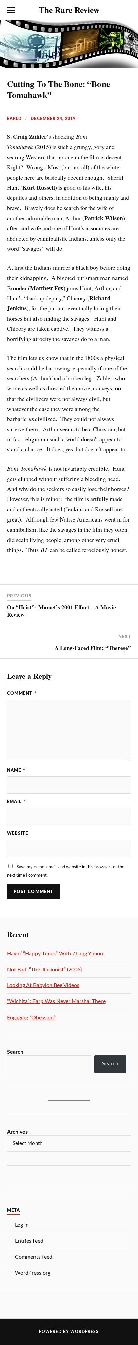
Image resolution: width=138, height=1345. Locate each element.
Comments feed (33, 1257)
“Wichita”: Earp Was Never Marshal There (56, 1001)
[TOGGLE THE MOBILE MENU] (11, 10)
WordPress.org (32, 1273)
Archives (17, 1132)
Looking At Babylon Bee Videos (43, 985)
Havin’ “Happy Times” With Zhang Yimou (55, 953)
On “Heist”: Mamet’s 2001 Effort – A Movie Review (61, 611)
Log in (22, 1225)
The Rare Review (69, 9)
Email (16, 802)
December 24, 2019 (53, 119)
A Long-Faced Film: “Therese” (93, 648)
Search (15, 1052)
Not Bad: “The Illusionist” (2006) (44, 969)
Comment (22, 693)
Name (16, 770)
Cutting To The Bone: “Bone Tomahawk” (58, 89)
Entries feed (29, 1241)
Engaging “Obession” (31, 1017)
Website (17, 833)
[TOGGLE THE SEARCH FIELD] (127, 10)
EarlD (14, 119)
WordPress (84, 1332)
